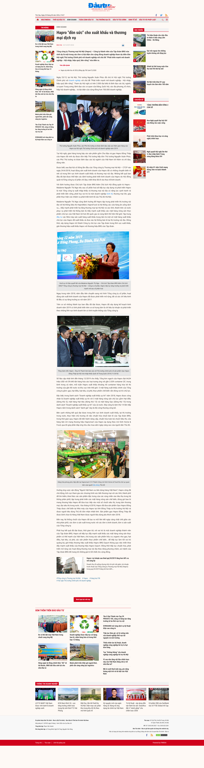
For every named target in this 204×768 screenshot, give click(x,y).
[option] (45, 698)
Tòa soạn (47, 743)
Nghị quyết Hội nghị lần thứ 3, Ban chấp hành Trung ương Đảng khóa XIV (157, 154)
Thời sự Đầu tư (59, 20)
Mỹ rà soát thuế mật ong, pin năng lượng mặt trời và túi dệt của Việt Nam (116, 671)
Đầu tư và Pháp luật (147, 20)
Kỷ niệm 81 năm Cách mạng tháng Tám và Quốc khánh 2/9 (157, 169)
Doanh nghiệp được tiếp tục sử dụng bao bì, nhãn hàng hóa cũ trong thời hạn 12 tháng (83, 637)
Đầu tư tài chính (119, 20)
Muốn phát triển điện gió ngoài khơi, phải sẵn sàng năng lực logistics (43, 116)
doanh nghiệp (75, 80)
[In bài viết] (123, 45)
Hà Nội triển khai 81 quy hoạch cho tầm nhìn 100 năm (158, 83)
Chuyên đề (138, 100)
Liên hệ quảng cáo (59, 743)
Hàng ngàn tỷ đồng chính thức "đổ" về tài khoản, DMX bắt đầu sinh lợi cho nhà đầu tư (52, 665)
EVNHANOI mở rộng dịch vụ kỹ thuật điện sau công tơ (117, 627)
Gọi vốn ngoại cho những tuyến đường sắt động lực (156, 52)
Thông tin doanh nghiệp (47, 684)
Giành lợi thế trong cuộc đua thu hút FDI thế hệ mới (157, 67)
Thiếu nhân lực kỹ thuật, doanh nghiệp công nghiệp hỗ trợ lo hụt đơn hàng (115, 645)
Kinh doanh (71, 20)
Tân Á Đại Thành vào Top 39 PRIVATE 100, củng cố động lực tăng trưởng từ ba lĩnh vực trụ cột (117, 618)
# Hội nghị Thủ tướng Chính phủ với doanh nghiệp (74, 581)
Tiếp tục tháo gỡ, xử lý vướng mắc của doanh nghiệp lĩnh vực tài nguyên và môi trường (116, 635)
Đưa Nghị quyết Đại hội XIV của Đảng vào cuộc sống (157, 121)
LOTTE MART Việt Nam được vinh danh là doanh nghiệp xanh (44, 705)
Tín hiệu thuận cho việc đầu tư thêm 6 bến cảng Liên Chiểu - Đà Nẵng (157, 37)
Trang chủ (38, 743)
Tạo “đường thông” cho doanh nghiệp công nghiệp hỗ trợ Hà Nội (115, 653)
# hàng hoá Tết (95, 578)
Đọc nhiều (138, 30)
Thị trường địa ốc (103, 20)
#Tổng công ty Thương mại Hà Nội (69, 578)
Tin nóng (45, 28)
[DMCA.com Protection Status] (162, 735)
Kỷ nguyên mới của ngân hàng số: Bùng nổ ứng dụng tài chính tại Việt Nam (113, 705)
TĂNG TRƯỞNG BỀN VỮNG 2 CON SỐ (157, 106)
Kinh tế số (133, 20)
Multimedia (45, 20)
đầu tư (59, 217)
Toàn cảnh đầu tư (86, 20)
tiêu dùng (96, 485)
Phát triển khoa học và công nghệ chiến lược (157, 137)
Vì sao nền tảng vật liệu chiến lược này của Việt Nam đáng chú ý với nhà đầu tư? (116, 661)
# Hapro (85, 578)
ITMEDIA (163, 743)
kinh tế (110, 194)
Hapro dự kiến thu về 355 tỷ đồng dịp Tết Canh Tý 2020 (78, 70)
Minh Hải (59, 45)
